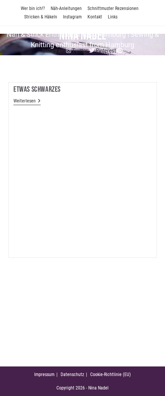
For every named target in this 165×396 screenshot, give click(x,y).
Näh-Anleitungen (66, 8)
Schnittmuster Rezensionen (113, 8)
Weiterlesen (27, 101)
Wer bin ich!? (33, 8)
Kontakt (94, 17)
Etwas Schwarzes (37, 89)
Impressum (44, 374)
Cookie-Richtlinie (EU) (110, 374)
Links (112, 17)
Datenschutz (72, 374)
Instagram (72, 17)
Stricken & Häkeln (40, 17)
